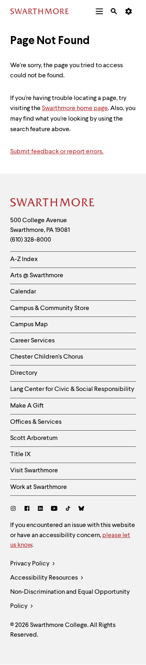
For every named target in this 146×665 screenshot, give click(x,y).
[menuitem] (99, 11)
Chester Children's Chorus (46, 357)
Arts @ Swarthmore (36, 275)
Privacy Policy (30, 564)
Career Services (32, 341)
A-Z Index (24, 259)
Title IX (20, 454)
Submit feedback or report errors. (56, 152)
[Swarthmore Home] (52, 203)
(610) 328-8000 (30, 240)
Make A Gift (27, 406)
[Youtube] (54, 509)
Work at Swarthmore (38, 487)
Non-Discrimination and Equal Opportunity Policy (70, 599)
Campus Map (29, 324)
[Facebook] (27, 509)
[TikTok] (68, 509)
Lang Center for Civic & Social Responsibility (72, 389)
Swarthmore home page (75, 108)
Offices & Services (36, 422)
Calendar (23, 292)
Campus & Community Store (49, 308)
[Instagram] (14, 509)
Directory (23, 373)
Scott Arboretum (34, 438)
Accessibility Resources (44, 578)
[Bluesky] (81, 509)
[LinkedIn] (40, 509)
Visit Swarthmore (34, 470)
